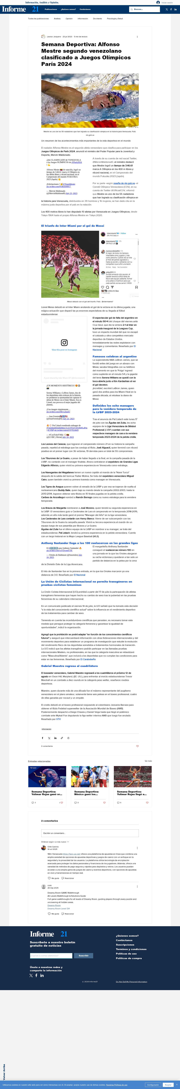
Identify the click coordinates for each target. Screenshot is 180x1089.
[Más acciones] (137, 36)
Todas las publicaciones (38, 18)
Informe (14, 8)
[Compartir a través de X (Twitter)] (49, 738)
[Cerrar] (176, 1085)
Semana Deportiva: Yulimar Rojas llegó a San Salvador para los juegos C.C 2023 (131, 793)
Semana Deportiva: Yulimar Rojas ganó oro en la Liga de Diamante (46, 793)
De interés (97, 18)
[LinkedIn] (175, 9)
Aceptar (168, 1084)
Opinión (69, 18)
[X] (166, 9)
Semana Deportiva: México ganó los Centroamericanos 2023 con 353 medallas (89, 793)
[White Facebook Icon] (36, 975)
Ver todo (148, 761)
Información (83, 18)
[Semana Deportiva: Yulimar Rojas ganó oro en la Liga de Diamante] (47, 776)
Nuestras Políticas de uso (116, 1084)
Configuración (153, 1084)
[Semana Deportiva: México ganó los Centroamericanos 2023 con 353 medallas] (90, 776)
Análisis (57, 18)
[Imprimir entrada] (68, 738)
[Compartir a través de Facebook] (42, 738)
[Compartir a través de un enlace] (62, 738)
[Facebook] (171, 9)
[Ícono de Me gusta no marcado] (49, 878)
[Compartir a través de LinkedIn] (55, 738)
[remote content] (64, 177)
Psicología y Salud (115, 18)
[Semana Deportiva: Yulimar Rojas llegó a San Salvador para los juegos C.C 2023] (133, 776)
